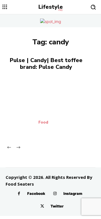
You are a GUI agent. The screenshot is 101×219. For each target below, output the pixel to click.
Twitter (57, 206)
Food (43, 122)
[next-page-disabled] (18, 146)
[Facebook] (19, 194)
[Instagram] (55, 194)
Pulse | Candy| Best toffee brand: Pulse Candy (46, 63)
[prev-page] (9, 146)
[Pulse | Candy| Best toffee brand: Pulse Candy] (50, 106)
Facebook (36, 193)
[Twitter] (42, 206)
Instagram (72, 193)
